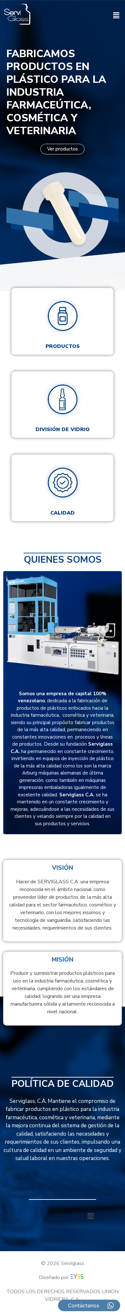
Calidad (62, 512)
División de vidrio (63, 429)
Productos (63, 346)
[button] (116, 15)
